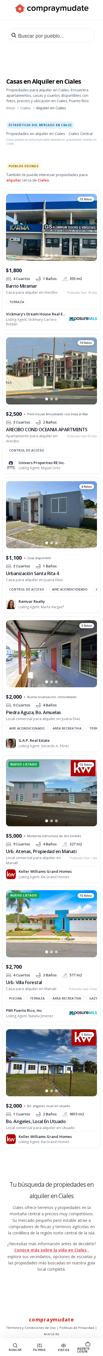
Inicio (10, 107)
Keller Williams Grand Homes (45, 871)
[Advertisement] (51, 57)
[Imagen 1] (46, 255)
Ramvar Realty (32, 601)
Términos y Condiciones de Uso (31, 1327)
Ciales (25, 107)
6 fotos (87, 487)
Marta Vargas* (52, 607)
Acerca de (51, 1334)
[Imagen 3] (56, 255)
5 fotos (87, 626)
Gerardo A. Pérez (55, 746)
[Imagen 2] (51, 255)
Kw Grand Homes (55, 877)
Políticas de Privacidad (77, 1327)
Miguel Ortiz (50, 468)
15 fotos (86, 199)
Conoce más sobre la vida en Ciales (51, 1250)
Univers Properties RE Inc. (42, 462)
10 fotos (86, 343)
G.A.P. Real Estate (34, 740)
